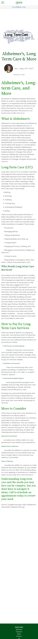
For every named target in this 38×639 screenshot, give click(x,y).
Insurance (19, 636)
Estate (19, 634)
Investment (19, 632)
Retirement (19, 629)
